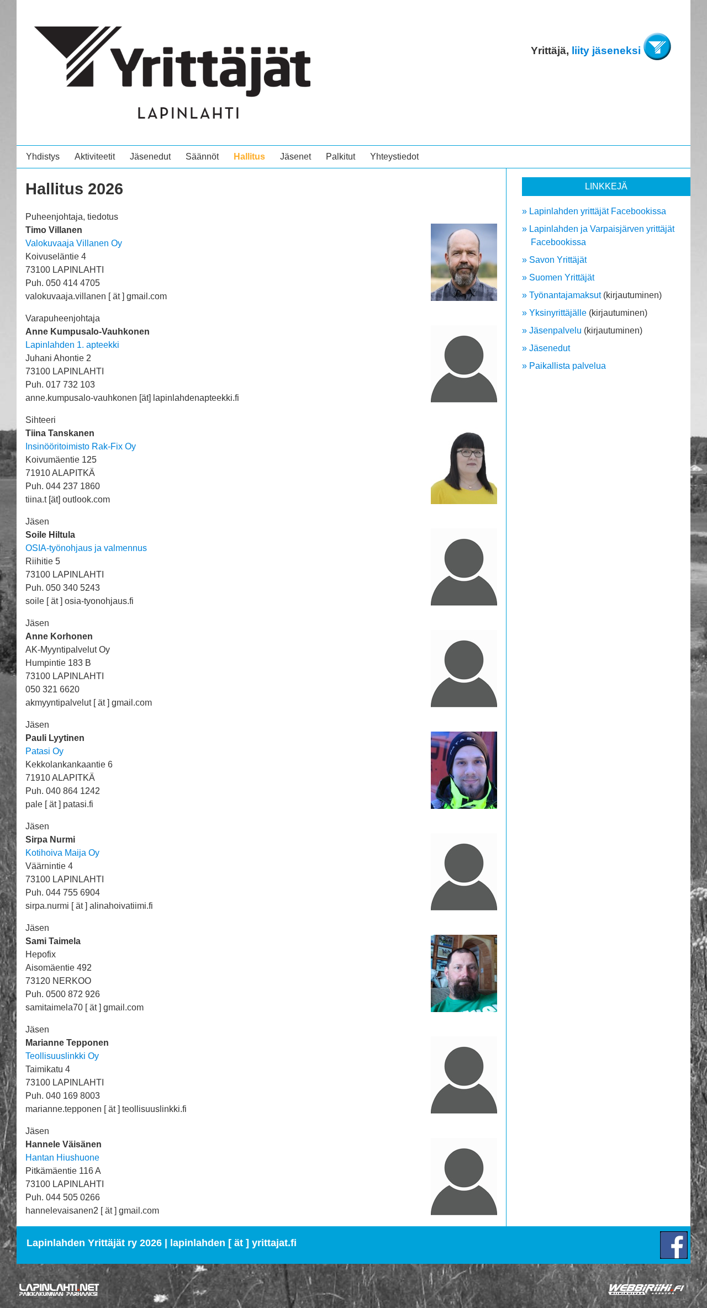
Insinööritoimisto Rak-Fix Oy (80, 446)
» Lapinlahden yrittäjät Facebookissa (594, 211)
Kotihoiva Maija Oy (62, 852)
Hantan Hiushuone (62, 1157)
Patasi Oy (44, 751)
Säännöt (202, 156)
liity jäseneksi (606, 50)
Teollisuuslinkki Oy (62, 1056)
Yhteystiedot (394, 156)
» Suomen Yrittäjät (558, 277)
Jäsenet (295, 156)
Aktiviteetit (95, 156)
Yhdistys (43, 156)
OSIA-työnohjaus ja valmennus (86, 548)
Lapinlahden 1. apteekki (72, 344)
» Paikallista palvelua (564, 365)
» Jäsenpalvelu (552, 330)
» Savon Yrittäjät (554, 259)
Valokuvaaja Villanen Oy (73, 243)
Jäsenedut (150, 156)
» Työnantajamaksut (561, 295)
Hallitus (249, 156)
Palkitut (340, 156)
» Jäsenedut (546, 348)
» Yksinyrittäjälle (554, 312)
